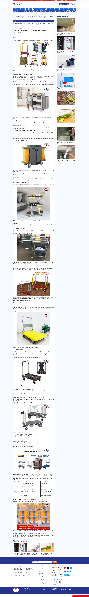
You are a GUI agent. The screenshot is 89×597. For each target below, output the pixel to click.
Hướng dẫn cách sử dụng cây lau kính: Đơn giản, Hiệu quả (66, 161)
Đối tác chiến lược (29, 568)
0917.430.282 (65, 4)
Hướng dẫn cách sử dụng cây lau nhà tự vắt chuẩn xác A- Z (33, 554)
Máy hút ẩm (41, 576)
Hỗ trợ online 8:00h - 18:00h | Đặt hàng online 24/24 (80, 596)
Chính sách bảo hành (17, 573)
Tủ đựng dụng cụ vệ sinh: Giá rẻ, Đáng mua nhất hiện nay (65, 52)
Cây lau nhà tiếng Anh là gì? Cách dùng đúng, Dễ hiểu (66, 70)
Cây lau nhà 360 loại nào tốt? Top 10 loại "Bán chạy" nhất (65, 88)
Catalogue (28, 573)
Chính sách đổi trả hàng (18, 572)
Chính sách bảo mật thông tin (19, 571)
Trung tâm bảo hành (30, 569)
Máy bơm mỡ (41, 579)
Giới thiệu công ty (29, 566)
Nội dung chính (18, 21)
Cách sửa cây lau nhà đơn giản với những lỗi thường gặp (65, 106)
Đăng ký (55, 561)
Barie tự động (41, 580)
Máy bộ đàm (41, 582)
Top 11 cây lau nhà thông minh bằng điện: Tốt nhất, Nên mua (65, 34)
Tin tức (27, 572)
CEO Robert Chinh (17, 18)
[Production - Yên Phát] (18, 4)
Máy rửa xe (41, 568)
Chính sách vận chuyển (18, 569)
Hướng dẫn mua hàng (18, 566)
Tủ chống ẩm (41, 574)
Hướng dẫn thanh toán (18, 568)
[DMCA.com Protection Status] (67, 575)
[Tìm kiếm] (52, 4)
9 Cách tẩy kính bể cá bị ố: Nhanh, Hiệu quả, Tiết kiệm (65, 143)
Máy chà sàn (41, 566)
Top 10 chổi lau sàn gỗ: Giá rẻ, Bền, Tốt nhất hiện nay (66, 125)
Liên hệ (27, 571)
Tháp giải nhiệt (41, 571)
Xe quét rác (41, 573)
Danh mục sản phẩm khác (43, 583)
